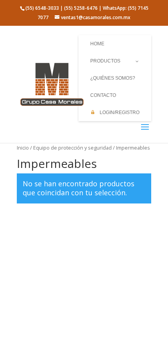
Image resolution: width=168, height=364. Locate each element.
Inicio (23, 147)
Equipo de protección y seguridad (72, 147)
